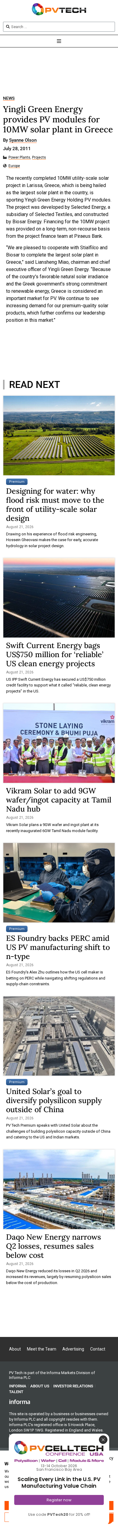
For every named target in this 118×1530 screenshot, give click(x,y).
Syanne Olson (23, 140)
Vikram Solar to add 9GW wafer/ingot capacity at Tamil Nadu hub (58, 800)
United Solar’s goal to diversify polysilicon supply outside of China (54, 1100)
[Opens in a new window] (19, 1401)
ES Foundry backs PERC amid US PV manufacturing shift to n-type (58, 947)
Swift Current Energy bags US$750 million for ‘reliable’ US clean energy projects (54, 654)
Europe (14, 166)
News (9, 98)
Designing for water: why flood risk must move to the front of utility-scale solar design (55, 504)
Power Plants (19, 158)
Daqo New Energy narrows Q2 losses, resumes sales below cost (53, 1246)
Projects (39, 158)
